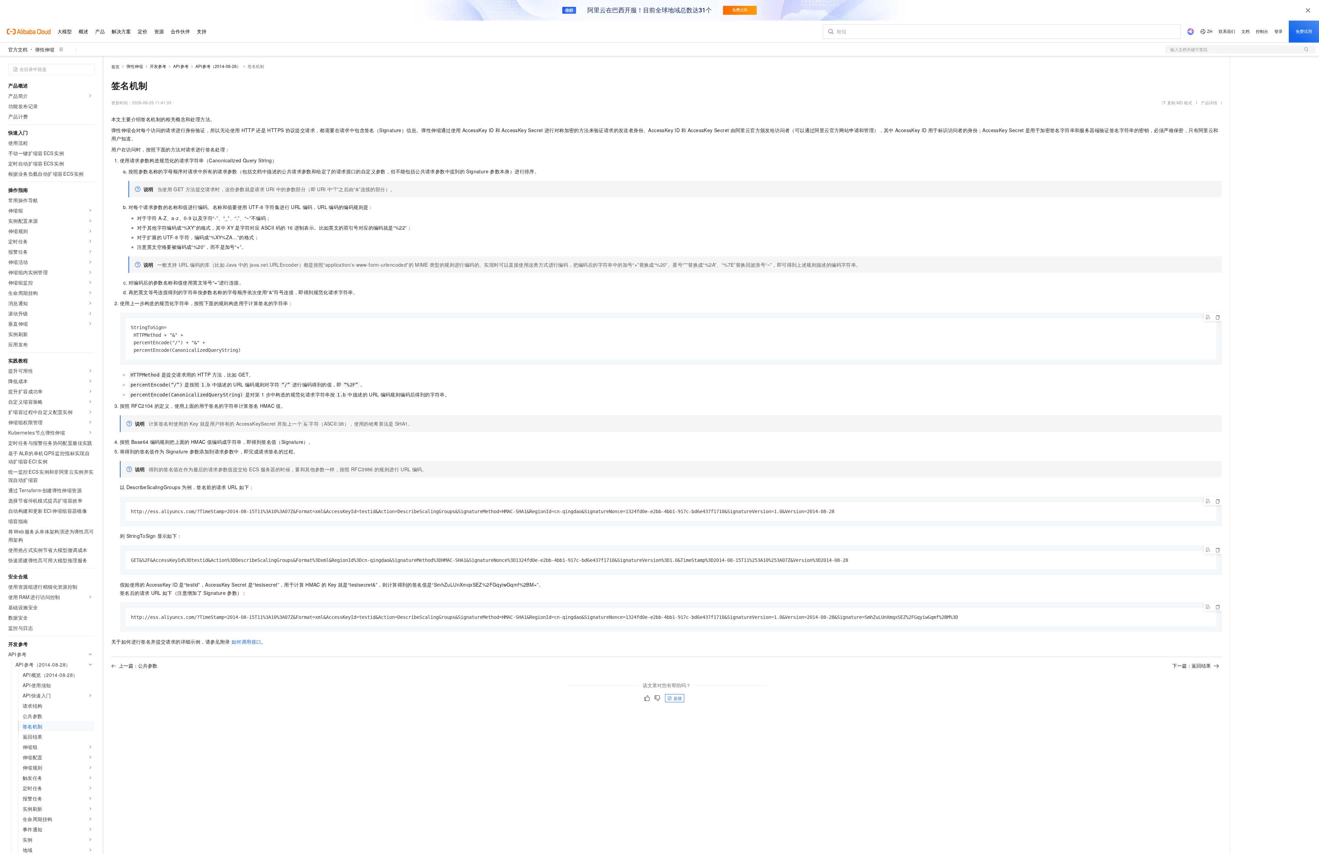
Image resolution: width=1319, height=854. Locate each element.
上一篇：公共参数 (138, 665)
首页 (115, 66)
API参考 (181, 66)
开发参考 (158, 66)
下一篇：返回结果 (1191, 665)
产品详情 (1209, 102)
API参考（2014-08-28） (218, 66)
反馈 (678, 698)
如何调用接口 (246, 641)
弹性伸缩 (44, 49)
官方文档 (17, 49)
